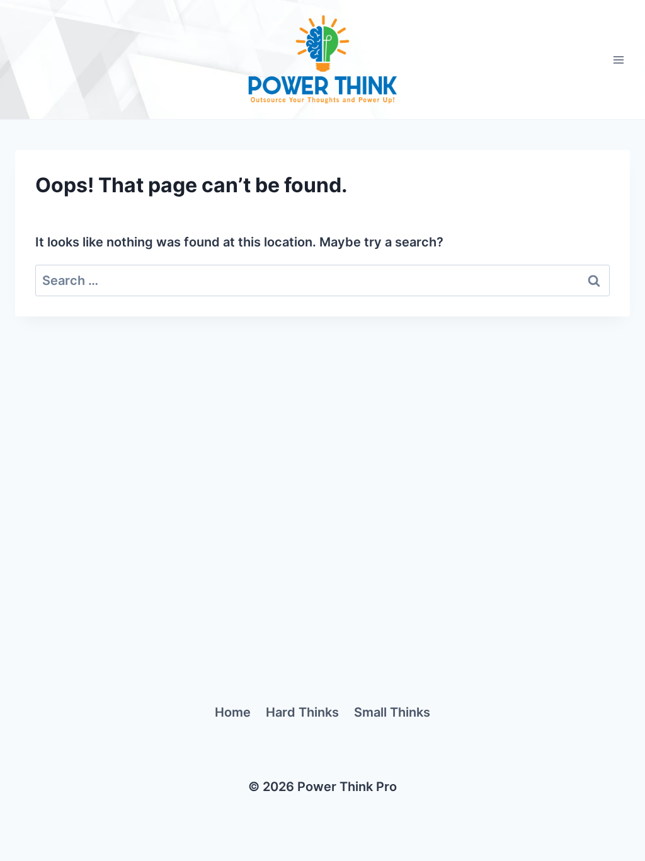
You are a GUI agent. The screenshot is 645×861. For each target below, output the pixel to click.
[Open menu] (618, 59)
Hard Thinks (302, 712)
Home (233, 712)
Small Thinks (392, 712)
